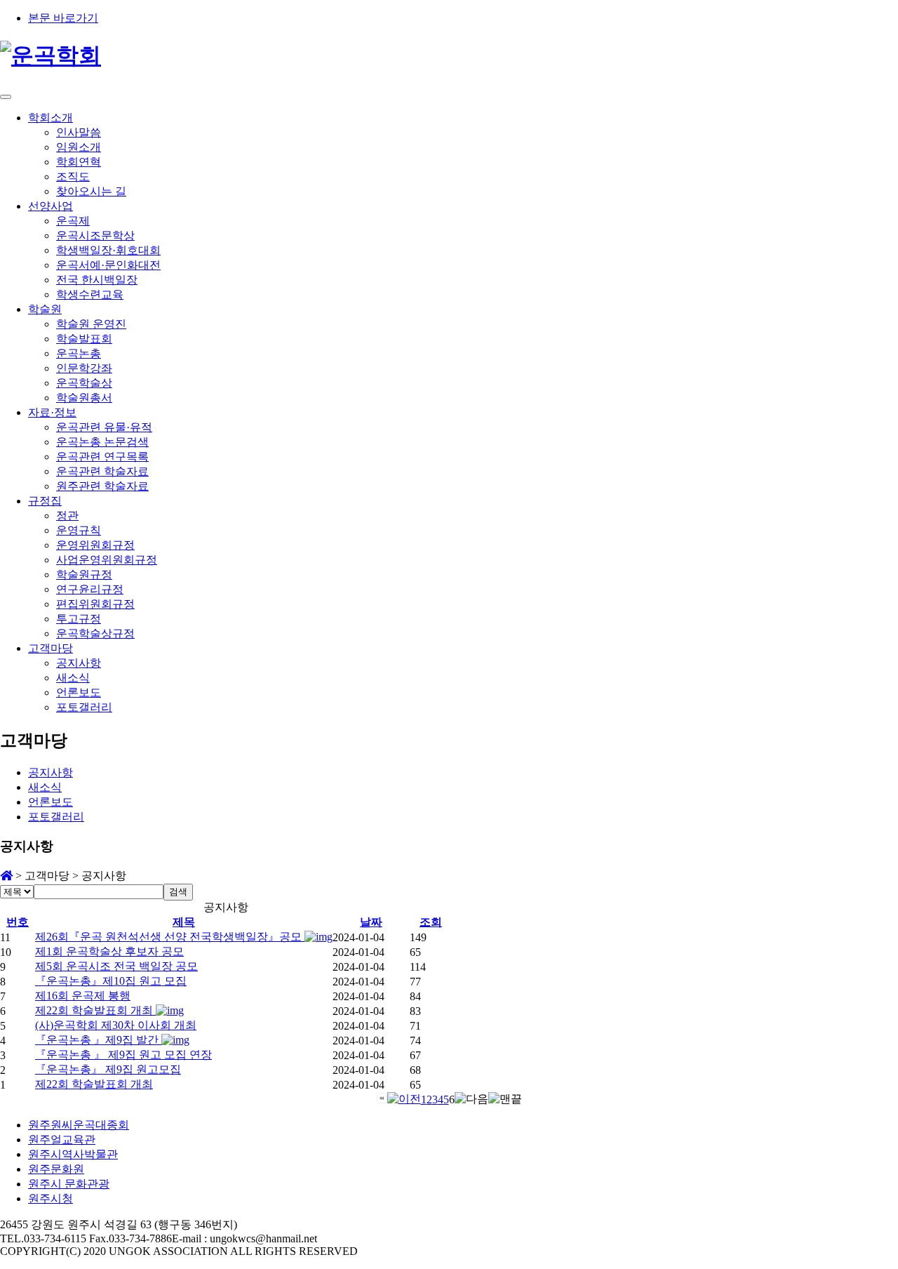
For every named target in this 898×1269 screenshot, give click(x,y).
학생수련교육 (89, 294)
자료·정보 (52, 412)
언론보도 (78, 692)
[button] (382, 1099)
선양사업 (50, 206)
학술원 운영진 (91, 324)
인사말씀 (78, 132)
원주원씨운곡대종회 (78, 1125)
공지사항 (78, 663)
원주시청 (50, 1198)
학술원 (45, 309)
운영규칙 (78, 530)
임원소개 (78, 147)
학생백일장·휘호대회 (108, 250)
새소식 (73, 678)
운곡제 (73, 221)
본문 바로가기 (63, 18)
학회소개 (50, 118)
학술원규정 (84, 574)
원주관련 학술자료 (102, 486)
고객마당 (50, 648)
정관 (67, 515)
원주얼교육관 (61, 1139)
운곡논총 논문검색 (102, 442)
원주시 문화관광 (68, 1184)
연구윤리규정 (89, 589)
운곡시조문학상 (95, 235)
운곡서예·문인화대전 (108, 265)
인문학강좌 (84, 368)
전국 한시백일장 (97, 280)
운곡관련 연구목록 (102, 457)
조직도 (73, 176)
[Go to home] (6, 876)
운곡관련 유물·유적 (104, 427)
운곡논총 (78, 353)
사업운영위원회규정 (106, 560)
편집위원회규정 (95, 604)
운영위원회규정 (95, 545)
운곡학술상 (84, 383)
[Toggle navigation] (5, 97)
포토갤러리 (84, 707)
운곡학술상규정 (95, 633)
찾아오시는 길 (91, 191)
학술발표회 (84, 339)
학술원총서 (84, 398)
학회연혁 (78, 162)
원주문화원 (56, 1169)
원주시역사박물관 (73, 1154)
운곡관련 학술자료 (102, 471)
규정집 (45, 501)
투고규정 (78, 619)
